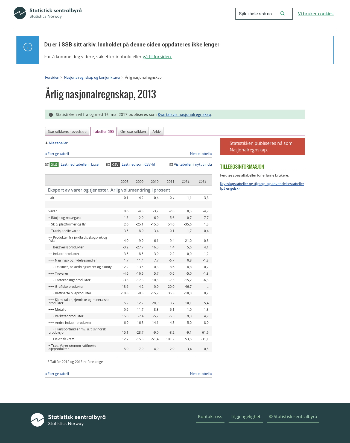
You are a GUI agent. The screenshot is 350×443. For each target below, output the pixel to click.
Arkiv (157, 131)
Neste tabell (199, 153)
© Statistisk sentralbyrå (293, 416)
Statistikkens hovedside (67, 131)
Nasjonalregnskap (248, 150)
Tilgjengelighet (246, 416)
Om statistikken (133, 131)
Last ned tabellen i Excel (80, 164)
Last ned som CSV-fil (138, 164)
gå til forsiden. (157, 57)
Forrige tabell (58, 153)
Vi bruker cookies (316, 14)
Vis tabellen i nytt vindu (193, 164)
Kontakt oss (210, 416)
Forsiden (52, 77)
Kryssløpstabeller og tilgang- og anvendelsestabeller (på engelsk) (262, 186)
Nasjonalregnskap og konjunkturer (92, 77)
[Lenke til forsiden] (47, 13)
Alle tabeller (58, 142)
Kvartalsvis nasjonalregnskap (184, 114)
